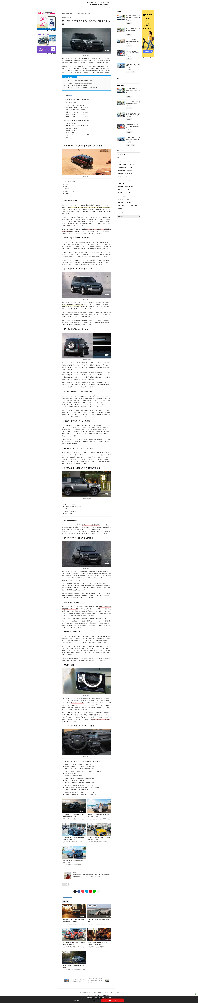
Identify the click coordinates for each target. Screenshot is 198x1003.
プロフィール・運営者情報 (103, 992)
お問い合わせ (93, 992)
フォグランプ (121, 193)
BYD (137, 161)
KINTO (119, 164)
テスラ (119, 183)
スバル (130, 180)
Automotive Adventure (99, 4)
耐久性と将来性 (70, 132)
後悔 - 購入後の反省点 (71, 128)
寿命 (123, 205)
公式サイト (112, 1000)
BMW (132, 161)
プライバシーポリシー (116, 992)
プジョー (135, 193)
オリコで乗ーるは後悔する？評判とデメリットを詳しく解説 (133, 17)
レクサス (129, 202)
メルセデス (134, 199)
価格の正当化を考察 (71, 103)
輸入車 (99, 8)
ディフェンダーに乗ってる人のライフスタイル (77, 100)
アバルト (130, 167)
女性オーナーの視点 (71, 123)
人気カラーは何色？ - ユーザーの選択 (75, 114)
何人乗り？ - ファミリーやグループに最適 (77, 116)
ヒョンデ (120, 189)
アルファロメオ (121, 170)
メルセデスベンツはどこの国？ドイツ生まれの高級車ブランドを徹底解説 (73, 920)
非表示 (70, 95)
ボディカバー (126, 196)
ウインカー (129, 170)
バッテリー (120, 186)
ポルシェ (133, 196)
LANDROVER (66, 897)
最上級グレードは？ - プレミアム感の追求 (77, 112)
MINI (124, 164)
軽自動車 (120, 208)
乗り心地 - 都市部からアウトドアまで (75, 110)
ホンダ (119, 196)
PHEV (129, 164)
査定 (132, 205)
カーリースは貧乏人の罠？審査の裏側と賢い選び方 (133, 29)
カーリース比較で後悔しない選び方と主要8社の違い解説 (133, 40)
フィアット (126, 189)
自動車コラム (111, 8)
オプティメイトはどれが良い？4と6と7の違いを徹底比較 (132, 52)
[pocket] (82, 891)
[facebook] (78, 891)
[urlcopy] (98, 891)
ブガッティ (128, 193)
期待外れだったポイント (72, 130)
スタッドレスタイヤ (122, 180)
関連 (67, 137)
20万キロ (126, 161)
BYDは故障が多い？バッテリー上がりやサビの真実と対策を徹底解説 (73, 838)
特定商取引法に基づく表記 (83, 992)
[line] (94, 891)
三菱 (119, 205)
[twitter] (75, 891)
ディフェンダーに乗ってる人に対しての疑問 (76, 120)
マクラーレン (121, 199)
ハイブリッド (131, 183)
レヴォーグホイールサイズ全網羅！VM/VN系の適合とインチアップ (133, 65)
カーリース (128, 177)
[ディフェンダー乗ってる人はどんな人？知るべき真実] (86, 891)
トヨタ (124, 183)
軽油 (136, 205)
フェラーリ (134, 189)
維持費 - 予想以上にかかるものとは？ (75, 105)
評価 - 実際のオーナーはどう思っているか (77, 107)
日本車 (86, 8)
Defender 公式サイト (86, 55)
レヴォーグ (136, 202)
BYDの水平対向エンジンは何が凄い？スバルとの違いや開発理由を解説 (73, 815)
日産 (127, 205)
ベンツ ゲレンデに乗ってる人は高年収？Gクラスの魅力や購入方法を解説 (99, 943)
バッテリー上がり (129, 186)
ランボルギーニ (121, 202)
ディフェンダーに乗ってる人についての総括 (77, 135)
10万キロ (120, 161)
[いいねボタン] (64, 884)
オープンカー (121, 177)
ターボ (136, 180)
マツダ (127, 199)
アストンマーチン (122, 167)
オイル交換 (120, 173)
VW (134, 164)
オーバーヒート (128, 173)
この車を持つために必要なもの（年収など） (77, 126)
